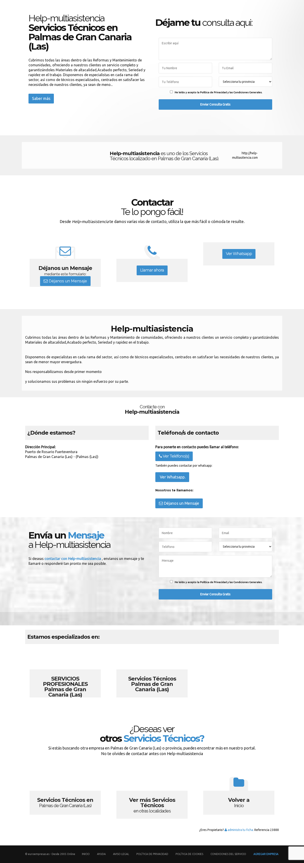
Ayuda (101, 854)
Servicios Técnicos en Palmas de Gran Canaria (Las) (65, 794)
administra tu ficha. (240, 830)
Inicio (86, 854)
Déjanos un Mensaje (67, 281)
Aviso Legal (121, 854)
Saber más (41, 98)
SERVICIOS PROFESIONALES (65, 672)
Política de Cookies (189, 854)
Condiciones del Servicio (228, 854)
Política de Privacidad (152, 854)
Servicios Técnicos (152, 672)
